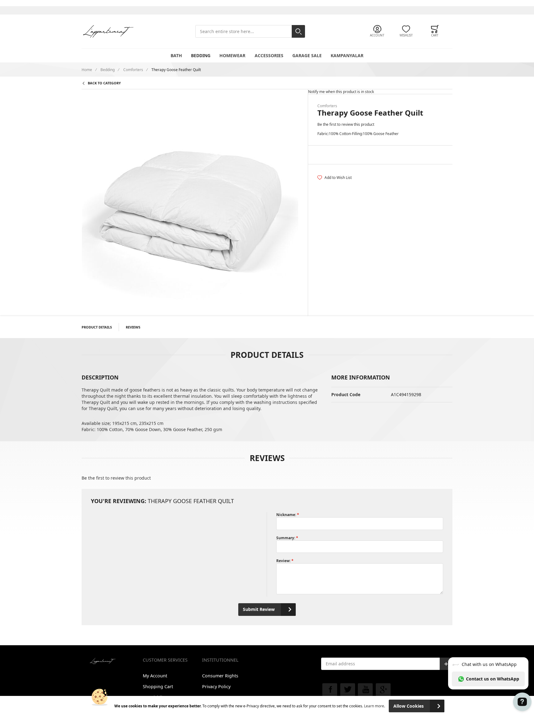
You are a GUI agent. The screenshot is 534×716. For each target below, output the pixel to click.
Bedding (200, 55)
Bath (176, 55)
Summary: (286, 537)
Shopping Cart (158, 686)
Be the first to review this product (345, 124)
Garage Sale (307, 55)
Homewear (232, 55)
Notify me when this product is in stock (341, 91)
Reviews (133, 327)
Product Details (97, 327)
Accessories (269, 55)
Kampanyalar (347, 55)
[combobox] (250, 31)
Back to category (104, 83)
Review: (283, 560)
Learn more (374, 705)
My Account (155, 676)
